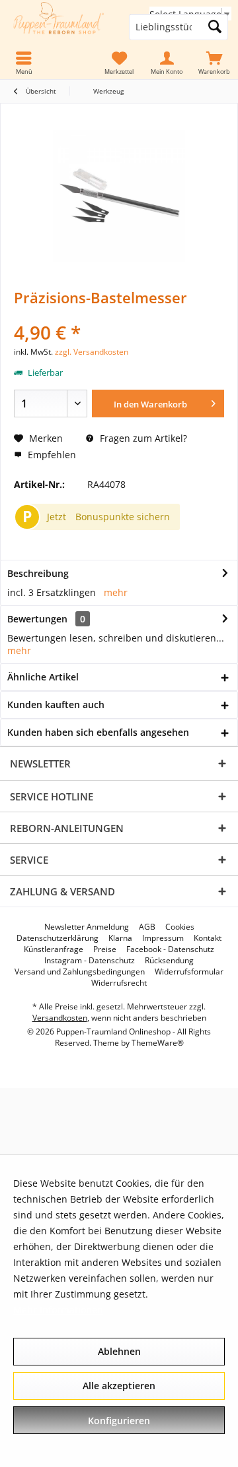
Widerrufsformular (189, 972)
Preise (104, 949)
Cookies (179, 927)
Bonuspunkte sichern (122, 516)
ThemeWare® (158, 1042)
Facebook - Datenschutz (170, 949)
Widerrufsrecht (119, 983)
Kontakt (207, 938)
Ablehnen (119, 1351)
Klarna (120, 938)
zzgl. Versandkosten (91, 351)
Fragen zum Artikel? (142, 438)
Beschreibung (38, 573)
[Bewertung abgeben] (119, 315)
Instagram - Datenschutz (89, 960)
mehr (116, 592)
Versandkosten (59, 1017)
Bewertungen (37, 619)
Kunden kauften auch (55, 704)
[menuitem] (214, 63)
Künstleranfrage (53, 949)
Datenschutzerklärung (58, 938)
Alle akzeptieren (119, 1385)
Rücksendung (169, 960)
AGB (147, 927)
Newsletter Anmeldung (86, 927)
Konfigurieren (119, 1420)
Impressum (163, 938)
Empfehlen (50, 454)
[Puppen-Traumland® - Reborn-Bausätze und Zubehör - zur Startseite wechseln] (59, 27)
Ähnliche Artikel (43, 677)
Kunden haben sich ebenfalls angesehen (98, 732)
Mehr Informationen (58, 1309)
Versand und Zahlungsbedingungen (80, 972)
